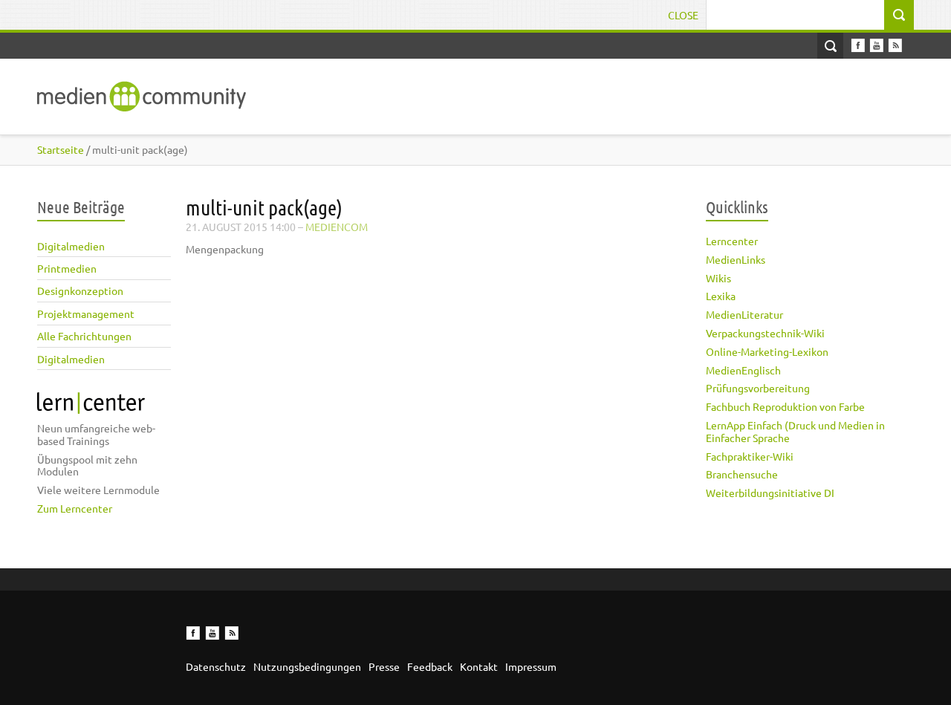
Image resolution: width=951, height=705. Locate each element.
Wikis (718, 278)
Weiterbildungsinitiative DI (770, 492)
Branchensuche (742, 474)
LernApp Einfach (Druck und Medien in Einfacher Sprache (795, 431)
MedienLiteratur (744, 314)
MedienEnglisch (743, 370)
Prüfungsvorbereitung (758, 387)
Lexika (721, 295)
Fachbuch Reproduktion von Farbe (785, 406)
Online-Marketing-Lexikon (767, 351)
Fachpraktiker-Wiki (749, 456)
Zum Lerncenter (74, 508)
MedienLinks (735, 259)
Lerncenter (732, 240)
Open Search (830, 46)
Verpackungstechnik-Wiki (765, 332)
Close (683, 15)
